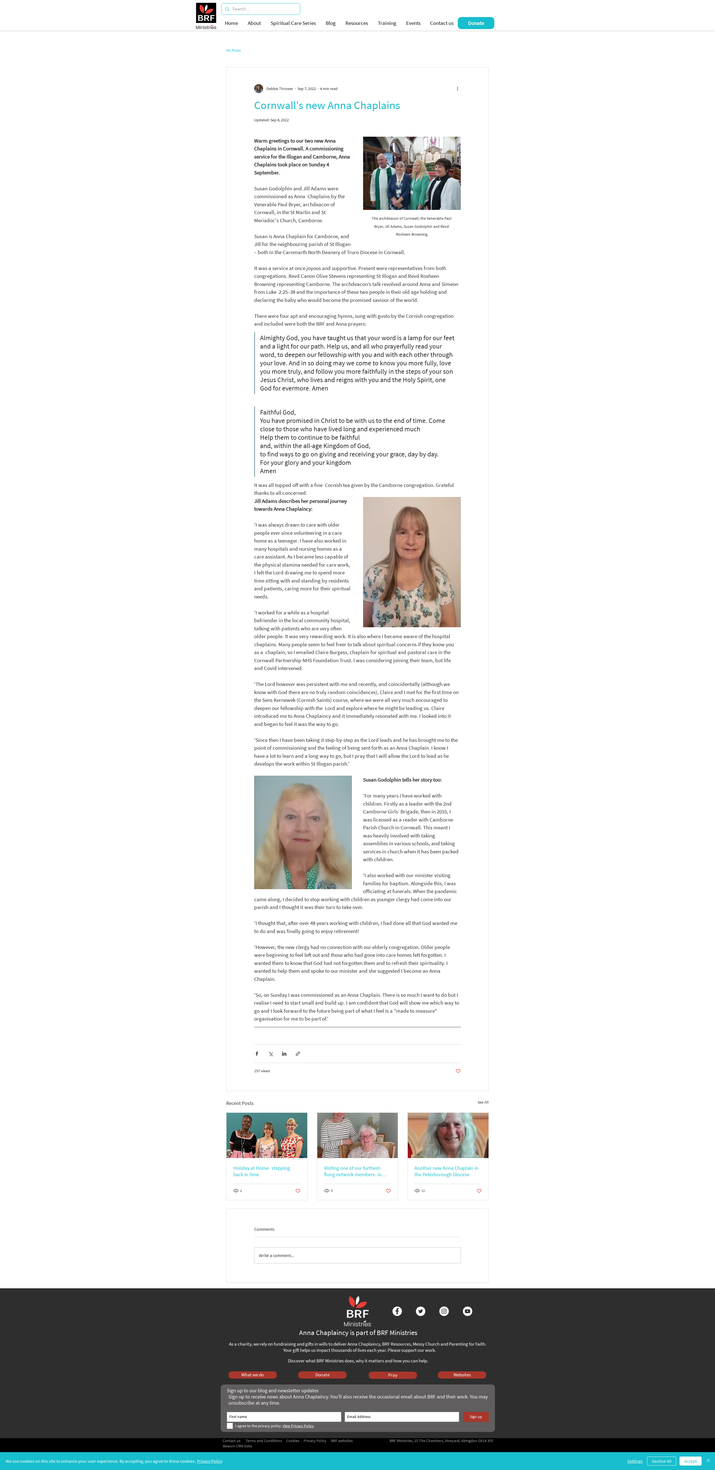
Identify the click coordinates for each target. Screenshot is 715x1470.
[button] (255, 23)
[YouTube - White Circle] (467, 1311)
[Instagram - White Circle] (444, 1311)
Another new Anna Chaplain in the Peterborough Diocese (446, 1171)
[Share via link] (298, 1053)
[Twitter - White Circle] (420, 1311)
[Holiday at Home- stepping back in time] (267, 1135)
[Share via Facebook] (256, 1053)
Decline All (661, 1461)
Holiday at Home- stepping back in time (261, 1171)
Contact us (231, 1440)
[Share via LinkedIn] (284, 1053)
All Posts (233, 50)
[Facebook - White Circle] (397, 1311)
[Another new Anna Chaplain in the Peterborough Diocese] (448, 1135)
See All (483, 1102)
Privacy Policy (209, 1461)
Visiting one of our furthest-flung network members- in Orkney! (353, 1171)
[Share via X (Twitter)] (270, 1053)
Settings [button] (635, 1461)
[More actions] (457, 88)
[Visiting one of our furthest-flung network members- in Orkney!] (357, 1135)
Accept (690, 1461)
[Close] (708, 1461)
